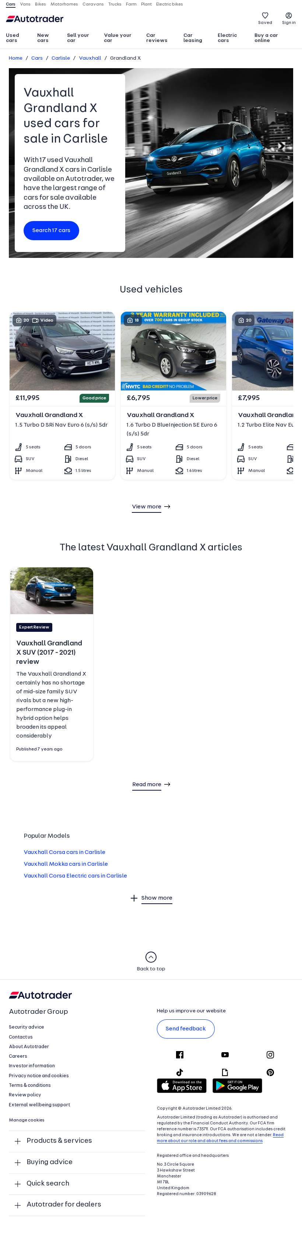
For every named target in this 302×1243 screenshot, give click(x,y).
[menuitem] (18, 39)
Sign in (289, 23)
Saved (265, 23)
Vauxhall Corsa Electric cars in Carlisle (75, 876)
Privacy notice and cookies (39, 1076)
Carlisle (61, 58)
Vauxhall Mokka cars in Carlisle (66, 864)
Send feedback (186, 1029)
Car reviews (157, 38)
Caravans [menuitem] (93, 4)
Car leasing (192, 38)
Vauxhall (90, 58)
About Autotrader (29, 1046)
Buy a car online (266, 38)
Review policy (25, 1095)
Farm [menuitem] (131, 4)
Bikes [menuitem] (40, 4)
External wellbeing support (39, 1105)
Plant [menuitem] (146, 4)
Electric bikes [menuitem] (169, 4)
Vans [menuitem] (25, 4)
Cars (37, 58)
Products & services (59, 1141)
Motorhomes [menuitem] (64, 4)
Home (15, 58)
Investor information (32, 1066)
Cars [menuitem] (10, 4)
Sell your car (78, 38)
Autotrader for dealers (64, 1204)
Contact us (21, 1037)
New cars (43, 38)
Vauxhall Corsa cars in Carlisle (64, 852)
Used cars (12, 38)
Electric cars (227, 38)
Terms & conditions (30, 1085)
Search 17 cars (51, 231)
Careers (18, 1056)
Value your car (117, 38)
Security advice (26, 1027)
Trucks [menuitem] (115, 4)
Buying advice (50, 1162)
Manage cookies (27, 1120)
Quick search (48, 1183)
